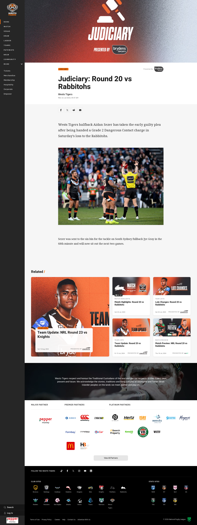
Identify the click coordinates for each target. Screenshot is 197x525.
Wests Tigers (65, 94)
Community (10, 59)
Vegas (7, 31)
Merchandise (9, 75)
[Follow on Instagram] (79, 470)
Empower (8, 94)
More (6, 64)
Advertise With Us (84, 519)
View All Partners (111, 458)
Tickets (7, 71)
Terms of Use (35, 519)
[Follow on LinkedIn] (91, 470)
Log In (10, 513)
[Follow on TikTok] (61, 470)
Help (63, 519)
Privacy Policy (46, 519)
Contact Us (71, 519)
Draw (6, 36)
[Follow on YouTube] (85, 470)
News (6, 22)
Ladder (7, 41)
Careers (57, 519)
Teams (7, 45)
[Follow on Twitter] (73, 470)
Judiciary (63, 69)
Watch (7, 26)
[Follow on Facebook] (67, 470)
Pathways (9, 50)
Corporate (8, 89)
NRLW (6, 55)
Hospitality (8, 84)
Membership (9, 80)
